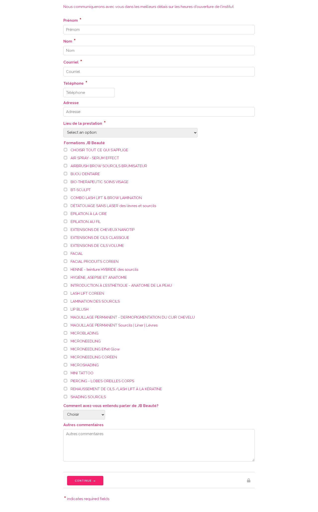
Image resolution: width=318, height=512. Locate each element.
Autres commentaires (83, 425)
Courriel (72, 61)
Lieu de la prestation (84, 122)
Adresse (71, 103)
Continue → (85, 480)
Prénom (72, 19)
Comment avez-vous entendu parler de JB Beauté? (110, 405)
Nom (69, 40)
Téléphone (75, 82)
